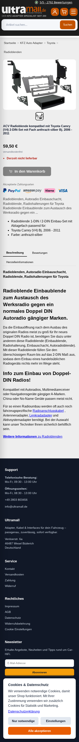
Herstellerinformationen (19, 262)
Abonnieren (39, 672)
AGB (8, 611)
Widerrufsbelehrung (17, 623)
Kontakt (10, 568)
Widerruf (10, 586)
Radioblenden (13, 52)
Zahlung (10, 580)
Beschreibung (15, 252)
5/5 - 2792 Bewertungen (42, 2)
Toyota (51, 43)
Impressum (12, 606)
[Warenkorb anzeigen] (64, 12)
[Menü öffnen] (73, 12)
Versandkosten (14, 574)
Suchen (67, 24)
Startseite (10, 43)
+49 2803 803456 (16, 499)
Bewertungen (39, 252)
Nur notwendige (23, 721)
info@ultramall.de (16, 506)
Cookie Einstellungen (18, 629)
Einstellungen (55, 721)
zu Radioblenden (32, 436)
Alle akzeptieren (39, 731)
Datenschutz (13, 617)
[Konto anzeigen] (55, 12)
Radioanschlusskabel (48, 410)
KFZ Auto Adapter (31, 43)
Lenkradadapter (40, 415)
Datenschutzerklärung (24, 711)
